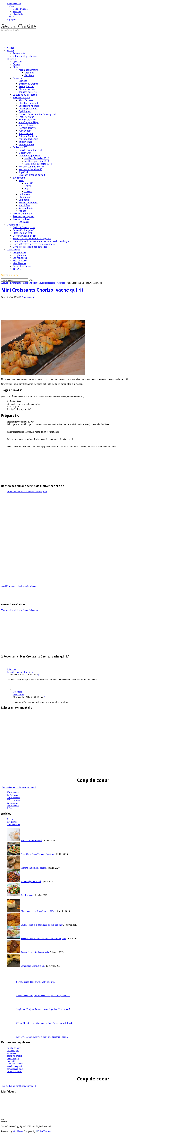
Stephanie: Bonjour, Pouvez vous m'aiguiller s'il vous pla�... (44, 1009)
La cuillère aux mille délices (20, 672)
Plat (26, 188)
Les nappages (20, 258)
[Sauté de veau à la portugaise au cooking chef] (13, 925)
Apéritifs (17, 61)
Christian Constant (28, 103)
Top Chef (23, 172)
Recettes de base (21, 219)
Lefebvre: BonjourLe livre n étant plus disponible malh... (42, 1037)
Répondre (11, 669)
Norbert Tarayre (27, 128)
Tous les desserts (27, 92)
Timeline (17, 11)
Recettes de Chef (21, 97)
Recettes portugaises (23, 216)
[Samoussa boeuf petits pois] (13, 966)
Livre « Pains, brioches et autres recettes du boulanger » (42, 241)
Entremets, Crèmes (28, 83)
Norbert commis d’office (31, 166)
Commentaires (13, 824)
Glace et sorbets (27, 89)
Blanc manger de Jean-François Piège (38, 911)
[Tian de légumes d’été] (13, 881)
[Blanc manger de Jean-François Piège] (13, 911)
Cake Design (13, 249)
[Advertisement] (54, 37)
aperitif (4, 586)
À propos (11, 19)
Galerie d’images (20, 9)
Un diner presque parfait (32, 175)
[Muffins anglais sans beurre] (13, 868)
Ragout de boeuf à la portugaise (35, 952)
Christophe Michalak (29, 105)
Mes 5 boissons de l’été (31, 840)
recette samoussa (14, 1071)
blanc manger (13, 1058)
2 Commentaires (27, 297)
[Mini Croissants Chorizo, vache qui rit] (43, 374)
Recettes (11, 58)
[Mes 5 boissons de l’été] (13, 840)
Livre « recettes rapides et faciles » (31, 246)
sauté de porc (13, 1050)
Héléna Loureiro (27, 119)
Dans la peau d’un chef (30, 150)
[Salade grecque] (13, 895)
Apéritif (28, 183)
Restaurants (19, 53)
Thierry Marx (25, 141)
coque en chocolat (15, 1063)
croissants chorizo (16, 586)
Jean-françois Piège (29, 122)
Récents (10, 819)
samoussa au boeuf (15, 1069)
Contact (10, 16)
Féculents (29, 75)
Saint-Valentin (26, 208)
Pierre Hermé (26, 133)
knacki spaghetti (14, 1066)
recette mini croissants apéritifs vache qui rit (27, 491)
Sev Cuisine (18, 26)
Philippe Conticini (28, 136)
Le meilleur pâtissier (29, 155)
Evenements (19, 177)
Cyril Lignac (25, 111)
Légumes (29, 72)
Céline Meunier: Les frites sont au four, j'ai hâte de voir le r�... (45, 1023)
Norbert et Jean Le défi (30, 169)
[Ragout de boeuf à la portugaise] (13, 952)
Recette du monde (22, 213)
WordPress (18, 1131)
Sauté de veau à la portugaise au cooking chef (41, 925)
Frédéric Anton (26, 117)
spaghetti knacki (14, 1056)
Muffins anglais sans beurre (33, 868)
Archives (11, 6)
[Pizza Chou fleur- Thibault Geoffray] (13, 854)
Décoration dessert (23, 266)
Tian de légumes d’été (31, 881)
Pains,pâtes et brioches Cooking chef (32, 238)
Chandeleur (25, 197)
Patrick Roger (26, 130)
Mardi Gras (24, 205)
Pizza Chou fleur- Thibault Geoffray (37, 854)
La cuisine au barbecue (25, 94)
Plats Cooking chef (22, 233)
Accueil (11, 47)
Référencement (14, 3)
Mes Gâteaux (19, 263)
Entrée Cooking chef (23, 230)
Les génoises (19, 255)
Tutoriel (17, 269)
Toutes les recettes (47, 283)
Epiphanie (24, 199)
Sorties (10, 50)
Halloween (24, 194)
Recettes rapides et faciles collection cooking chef (43, 938)
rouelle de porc (14, 1048)
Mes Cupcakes (20, 260)
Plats (15, 67)
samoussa (11, 1053)
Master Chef (25, 152)
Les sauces (24, 222)
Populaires (12, 822)
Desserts (17, 78)
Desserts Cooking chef (24, 235)
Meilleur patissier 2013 (36, 161)
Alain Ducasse (26, 100)
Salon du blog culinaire (25, 56)
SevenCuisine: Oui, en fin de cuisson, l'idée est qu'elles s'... (43, 995)
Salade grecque (28, 895)
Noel (21, 180)
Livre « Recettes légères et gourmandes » (34, 244)
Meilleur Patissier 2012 (36, 158)
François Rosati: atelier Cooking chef (37, 114)
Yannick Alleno (26, 144)
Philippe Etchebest (28, 139)
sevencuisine (18, 694)
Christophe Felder (28, 108)
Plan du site (18, 14)
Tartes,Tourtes (26, 86)
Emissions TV (20, 147)
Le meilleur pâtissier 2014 (38, 164)
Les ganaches (19, 252)
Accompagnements (28, 70)
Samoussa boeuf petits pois (33, 966)
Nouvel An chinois (28, 202)
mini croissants (30, 586)
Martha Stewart (27, 125)
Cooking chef (13, 224)
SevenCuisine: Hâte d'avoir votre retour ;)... (36, 982)
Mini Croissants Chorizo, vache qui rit (42, 290)
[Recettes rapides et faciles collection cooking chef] (13, 938)
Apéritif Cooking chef (24, 227)
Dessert (28, 191)
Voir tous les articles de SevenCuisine (19, 610)
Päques (22, 211)
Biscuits (23, 81)
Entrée (16, 64)
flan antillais (12, 1061)
